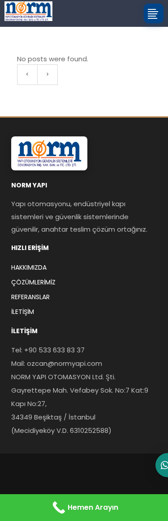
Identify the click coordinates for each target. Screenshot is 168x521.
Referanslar (30, 296)
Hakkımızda (29, 267)
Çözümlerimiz (33, 282)
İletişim (22, 311)
